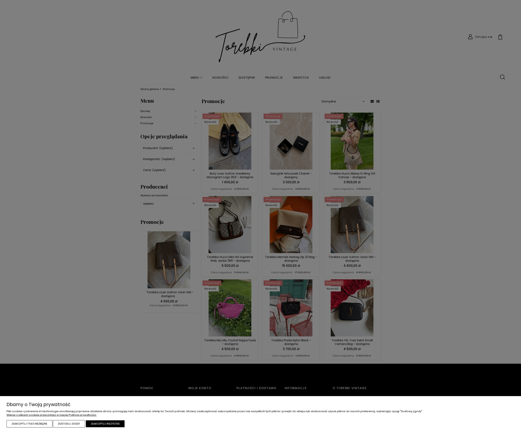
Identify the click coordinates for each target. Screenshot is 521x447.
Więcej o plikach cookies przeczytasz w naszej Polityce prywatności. (52, 415)
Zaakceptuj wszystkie (105, 423)
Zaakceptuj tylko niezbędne (29, 423)
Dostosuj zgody (69, 423)
